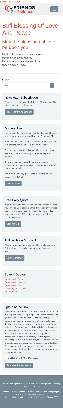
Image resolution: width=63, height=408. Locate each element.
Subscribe (27, 386)
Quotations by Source (15, 282)
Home (5, 384)
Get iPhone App (12, 291)
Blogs (48, 384)
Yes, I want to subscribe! (19, 112)
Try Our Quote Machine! (16, 288)
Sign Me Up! (13, 224)
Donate (56, 384)
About (12, 384)
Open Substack (15, 258)
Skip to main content (10, 1)
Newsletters (32, 384)
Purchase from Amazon (19, 365)
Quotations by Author (14, 279)
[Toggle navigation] (54, 9)
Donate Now (13, 183)
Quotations (20, 384)
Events (42, 384)
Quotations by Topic (14, 285)
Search (5, 80)
